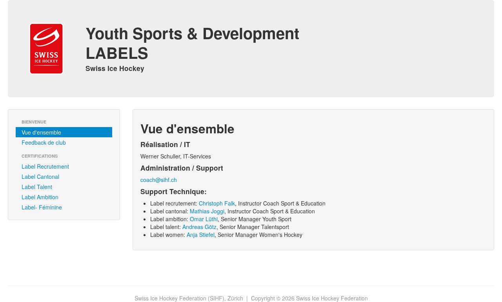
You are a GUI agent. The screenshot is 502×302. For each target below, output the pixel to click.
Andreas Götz (199, 227)
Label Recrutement (45, 166)
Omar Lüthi (204, 219)
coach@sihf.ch (158, 180)
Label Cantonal (40, 176)
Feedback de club (44, 142)
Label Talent (37, 187)
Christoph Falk (217, 203)
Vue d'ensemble (41, 132)
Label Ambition (40, 197)
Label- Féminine (42, 207)
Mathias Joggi (207, 211)
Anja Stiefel (201, 234)
